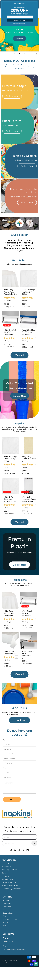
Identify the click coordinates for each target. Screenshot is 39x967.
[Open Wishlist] (36, 964)
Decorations (8, 913)
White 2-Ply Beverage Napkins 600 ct (10, 499)
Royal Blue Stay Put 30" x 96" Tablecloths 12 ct (28, 332)
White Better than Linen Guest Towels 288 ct (29, 499)
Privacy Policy (7, 879)
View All (19, 355)
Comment (7, 777)
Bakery (6, 916)
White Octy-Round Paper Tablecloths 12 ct (10, 292)
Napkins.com (11, 962)
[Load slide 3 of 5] (19, 54)
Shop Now (19, 35)
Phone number (9, 759)
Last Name (7, 749)
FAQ (4, 873)
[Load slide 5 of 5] (24, 54)
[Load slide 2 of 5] (17, 54)
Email (6, 768)
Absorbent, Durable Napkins (23, 191)
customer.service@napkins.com (15, 949)
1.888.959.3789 (8, 941)
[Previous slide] (11, 54)
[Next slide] (28, 54)
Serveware (7, 910)
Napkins (6, 900)
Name (5, 740)
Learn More (20, 720)
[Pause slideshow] (36, 54)
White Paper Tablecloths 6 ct (10, 652)
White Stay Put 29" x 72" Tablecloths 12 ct (28, 654)
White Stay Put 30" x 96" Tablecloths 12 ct (10, 332)
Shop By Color (8, 922)
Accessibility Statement (11, 889)
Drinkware (7, 907)
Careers (5, 876)
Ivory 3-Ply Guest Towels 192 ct (29, 458)
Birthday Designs (25, 155)
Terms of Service (9, 882)
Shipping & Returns (9, 870)
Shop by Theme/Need (11, 919)
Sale (4, 926)
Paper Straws (11, 121)
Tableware (7, 904)
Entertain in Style (14, 86)
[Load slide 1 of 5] (14, 54)
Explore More (12, 96)
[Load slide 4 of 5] (22, 54)
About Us (6, 863)
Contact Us (6, 867)
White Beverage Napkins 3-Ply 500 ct (28, 292)
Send (12, 799)
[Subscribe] (34, 843)
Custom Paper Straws (10, 886)
